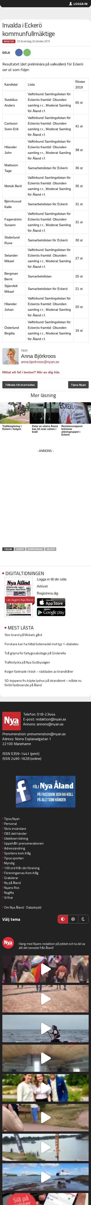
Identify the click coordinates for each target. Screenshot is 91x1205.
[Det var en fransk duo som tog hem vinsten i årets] (45, 1147)
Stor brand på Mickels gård (23, 634)
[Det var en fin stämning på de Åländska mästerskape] (45, 998)
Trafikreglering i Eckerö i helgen (11, 427)
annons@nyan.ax (50, 724)
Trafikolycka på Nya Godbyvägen (27, 662)
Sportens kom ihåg (17, 853)
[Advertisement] (45, 500)
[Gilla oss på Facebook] (45, 791)
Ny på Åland (12, 882)
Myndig (9, 862)
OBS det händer (15, 833)
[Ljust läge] (73, 919)
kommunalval (35, 549)
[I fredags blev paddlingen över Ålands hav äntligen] (45, 1028)
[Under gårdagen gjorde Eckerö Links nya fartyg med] (45, 1177)
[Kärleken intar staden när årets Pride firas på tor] (45, 969)
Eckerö (20, 549)
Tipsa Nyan (78, 385)
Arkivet (42, 586)
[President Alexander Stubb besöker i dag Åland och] (45, 1117)
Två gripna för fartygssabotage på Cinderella (35, 653)
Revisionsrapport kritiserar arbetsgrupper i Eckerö (72, 430)
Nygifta (9, 892)
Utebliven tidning (16, 838)
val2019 (51, 549)
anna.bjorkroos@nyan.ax (40, 362)
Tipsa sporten (14, 858)
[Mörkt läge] (83, 919)
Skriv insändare (15, 828)
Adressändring (14, 848)
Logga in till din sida (51, 579)
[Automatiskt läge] (63, 919)
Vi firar (8, 897)
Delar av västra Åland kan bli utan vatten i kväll (45, 429)
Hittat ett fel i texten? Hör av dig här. (31, 372)
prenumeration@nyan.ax (46, 734)
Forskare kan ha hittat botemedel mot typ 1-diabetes (42, 643)
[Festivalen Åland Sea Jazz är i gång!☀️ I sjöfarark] (45, 1058)
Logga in (81, 3)
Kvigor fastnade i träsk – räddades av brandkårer (39, 671)
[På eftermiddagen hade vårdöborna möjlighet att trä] (45, 1088)
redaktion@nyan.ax (51, 719)
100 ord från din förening (21, 867)
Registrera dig (47, 593)
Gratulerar (11, 877)
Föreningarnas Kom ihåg (21, 872)
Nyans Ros (11, 887)
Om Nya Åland (14, 907)
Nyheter (9, 41)
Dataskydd (33, 907)
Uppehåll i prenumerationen (24, 843)
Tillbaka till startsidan (20, 385)
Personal (10, 823)
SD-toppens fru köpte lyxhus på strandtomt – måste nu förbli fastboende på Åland (43, 682)
